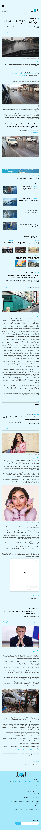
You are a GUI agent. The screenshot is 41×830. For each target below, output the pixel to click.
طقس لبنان (19, 178)
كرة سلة (33, 801)
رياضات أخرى (37, 803)
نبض (18, 781)
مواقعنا (5, 11)
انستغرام (22, 781)
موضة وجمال (31, 809)
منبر (30, 797)
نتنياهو (27, 764)
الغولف (11, 801)
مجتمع (34, 791)
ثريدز (14, 781)
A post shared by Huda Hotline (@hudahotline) (24, 589)
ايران (38, 787)
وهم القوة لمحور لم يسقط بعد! (8, 243)
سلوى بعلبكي (36, 287)
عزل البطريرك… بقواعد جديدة (31, 212)
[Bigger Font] (34, 62)
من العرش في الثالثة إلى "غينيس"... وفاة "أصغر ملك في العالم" (29, 225)
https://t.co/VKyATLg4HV (17, 74)
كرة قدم (37, 801)
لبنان (38, 18)
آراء (37, 211)
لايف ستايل (37, 808)
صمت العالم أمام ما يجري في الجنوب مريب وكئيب (33, 257)
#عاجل (37, 72)
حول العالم (15, 809)
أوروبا (38, 608)
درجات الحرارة (26, 178)
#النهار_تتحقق (36, 811)
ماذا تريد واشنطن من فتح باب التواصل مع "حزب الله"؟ (21, 243)
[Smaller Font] (37, 62)
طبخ (26, 809)
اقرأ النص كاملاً (34, 132)
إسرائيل (33, 764)
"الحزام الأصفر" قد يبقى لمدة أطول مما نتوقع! (21, 257)
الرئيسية (37, 785)
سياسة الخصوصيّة (36, 816)
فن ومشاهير (36, 414)
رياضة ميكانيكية (21, 801)
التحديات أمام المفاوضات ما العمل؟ (34, 243)
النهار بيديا (37, 814)
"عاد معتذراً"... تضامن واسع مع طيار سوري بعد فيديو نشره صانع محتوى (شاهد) (29, 189)
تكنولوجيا (37, 805)
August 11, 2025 (22, 75)
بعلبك (30, 178)
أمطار (37, 178)
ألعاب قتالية (15, 801)
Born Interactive (30, 827)
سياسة (38, 791)
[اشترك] (20, 171)
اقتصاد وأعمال (36, 273)
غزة (30, 764)
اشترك (18, 823)
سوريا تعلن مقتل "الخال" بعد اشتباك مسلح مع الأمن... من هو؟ (28, 201)
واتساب (10, 781)
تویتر (37, 781)
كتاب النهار (37, 240)
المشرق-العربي (35, 186)
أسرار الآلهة (29, 791)
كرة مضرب (27, 801)
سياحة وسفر (21, 809)
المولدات (37, 404)
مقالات (37, 796)
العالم (37, 223)
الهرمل (34, 178)
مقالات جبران (26, 797)
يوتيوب (27, 781)
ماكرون (37, 764)
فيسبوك (32, 781)
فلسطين (31, 598)
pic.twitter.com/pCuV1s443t (29, 74)
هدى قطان (36, 598)
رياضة (38, 799)
